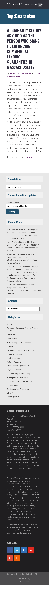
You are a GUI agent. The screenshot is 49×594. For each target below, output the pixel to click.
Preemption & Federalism (17, 377)
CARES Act (11, 335)
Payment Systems (14, 369)
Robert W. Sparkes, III (20, 73)
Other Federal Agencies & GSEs (19, 365)
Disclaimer (24, 581)
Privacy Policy (24, 579)
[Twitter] (17, 550)
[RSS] (17, 558)
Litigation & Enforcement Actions (20, 350)
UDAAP (10, 393)
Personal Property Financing (18, 373)
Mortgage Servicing (15, 358)
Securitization (12, 385)
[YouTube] (31, 550)
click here (30, 157)
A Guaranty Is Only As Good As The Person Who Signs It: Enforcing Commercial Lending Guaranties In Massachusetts (24, 48)
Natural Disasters (14, 362)
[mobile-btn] (40, 5)
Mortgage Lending (14, 354)
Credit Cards (12, 338)
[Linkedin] (24, 550)
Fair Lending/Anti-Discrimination (20, 342)
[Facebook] (10, 550)
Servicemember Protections (18, 389)
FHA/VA (10, 346)
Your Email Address (13, 203)
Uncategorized (13, 397)
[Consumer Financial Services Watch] (25, 3)
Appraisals (11, 324)
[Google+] (10, 558)
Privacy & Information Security (19, 381)
